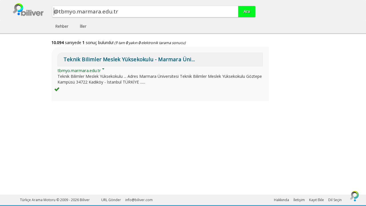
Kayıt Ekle (316, 199)
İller (83, 26)
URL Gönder (111, 199)
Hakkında (281, 199)
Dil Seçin (335, 199)
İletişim (299, 199)
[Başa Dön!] (354, 196)
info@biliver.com (139, 199)
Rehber (61, 26)
